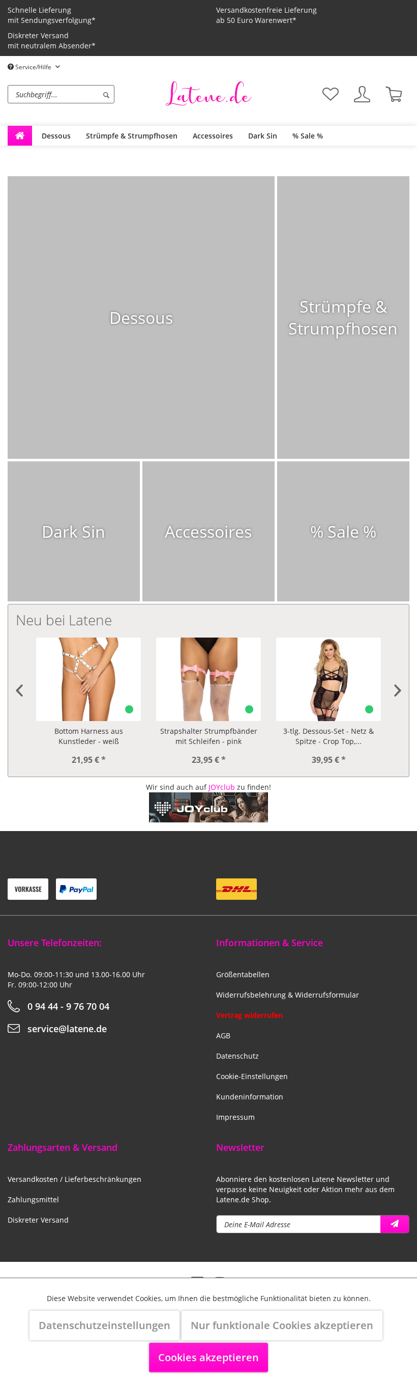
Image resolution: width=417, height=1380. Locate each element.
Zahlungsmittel (33, 1199)
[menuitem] (84, 94)
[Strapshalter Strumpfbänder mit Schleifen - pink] (88, 679)
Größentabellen (243, 974)
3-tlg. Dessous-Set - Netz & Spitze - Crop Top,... (208, 736)
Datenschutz (237, 1056)
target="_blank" (209, 827)
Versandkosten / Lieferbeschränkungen (74, 1179)
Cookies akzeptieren (208, 1357)
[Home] (20, 136)
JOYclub (221, 787)
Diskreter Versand (38, 1220)
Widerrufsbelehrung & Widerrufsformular (287, 995)
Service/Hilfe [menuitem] (33, 67)
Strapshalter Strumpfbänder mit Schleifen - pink (88, 736)
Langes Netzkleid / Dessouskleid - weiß (329, 736)
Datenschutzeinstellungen (104, 1325)
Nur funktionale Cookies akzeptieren (282, 1325)
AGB (223, 1035)
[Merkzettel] (330, 94)
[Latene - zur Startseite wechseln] (208, 93)
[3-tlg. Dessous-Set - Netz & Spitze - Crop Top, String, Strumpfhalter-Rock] (208, 679)
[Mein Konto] (362, 94)
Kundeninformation (249, 1096)
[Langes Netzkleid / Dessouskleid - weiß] (328, 679)
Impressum (235, 1117)
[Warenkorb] (393, 94)
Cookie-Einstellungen (252, 1076)
